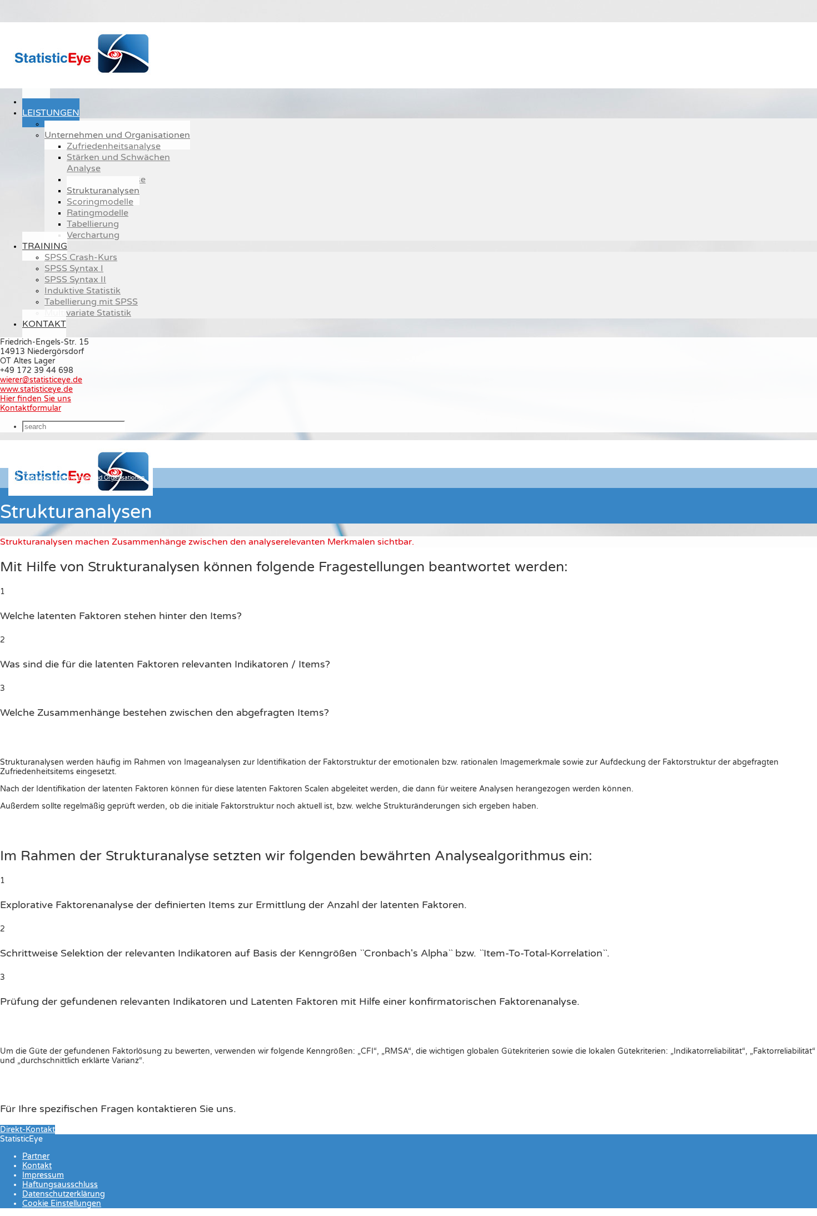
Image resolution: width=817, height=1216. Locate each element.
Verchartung (93, 235)
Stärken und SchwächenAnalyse (118, 163)
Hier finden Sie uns (35, 398)
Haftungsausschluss (60, 1184)
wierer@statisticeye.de (41, 380)
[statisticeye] (80, 75)
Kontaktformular (30, 408)
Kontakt (44, 324)
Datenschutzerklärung (63, 1194)
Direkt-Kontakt (27, 1129)
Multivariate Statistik (87, 312)
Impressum (43, 1175)
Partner (35, 1156)
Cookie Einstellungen (61, 1203)
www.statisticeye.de (36, 389)
